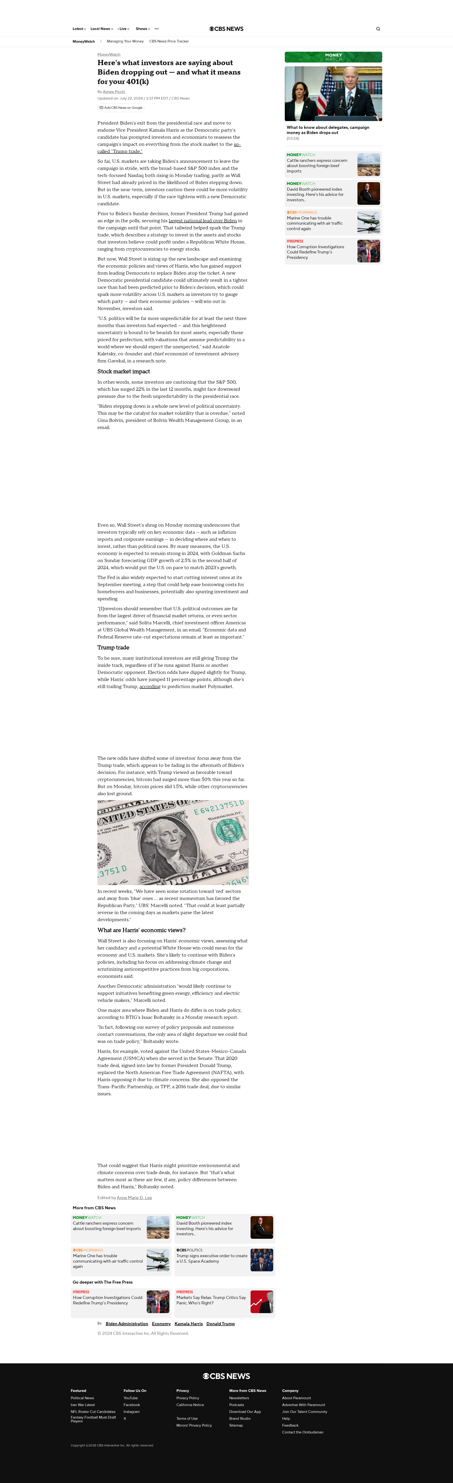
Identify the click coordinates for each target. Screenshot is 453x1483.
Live (123, 28)
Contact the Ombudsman (302, 1432)
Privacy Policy (187, 1398)
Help (286, 1418)
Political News (82, 1398)
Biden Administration (127, 1324)
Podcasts (236, 1405)
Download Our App (245, 1412)
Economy (161, 1324)
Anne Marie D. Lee (134, 1198)
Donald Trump (220, 1324)
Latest (78, 29)
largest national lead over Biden (203, 221)
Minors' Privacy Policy (194, 1425)
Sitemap (236, 1425)
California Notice (190, 1405)
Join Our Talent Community (304, 1412)
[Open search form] (378, 29)
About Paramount (296, 1398)
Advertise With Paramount (303, 1405)
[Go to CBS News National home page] (226, 28)
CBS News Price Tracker (169, 41)
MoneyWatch (84, 41)
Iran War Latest (83, 1405)
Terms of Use (187, 1418)
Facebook (132, 1405)
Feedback (290, 1425)
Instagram (132, 1412)
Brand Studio (240, 1418)
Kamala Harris (189, 1324)
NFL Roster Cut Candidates (93, 1412)
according (149, 687)
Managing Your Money (125, 41)
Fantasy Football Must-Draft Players (93, 1419)
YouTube (131, 1398)
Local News (101, 29)
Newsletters (239, 1398)
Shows (142, 29)
